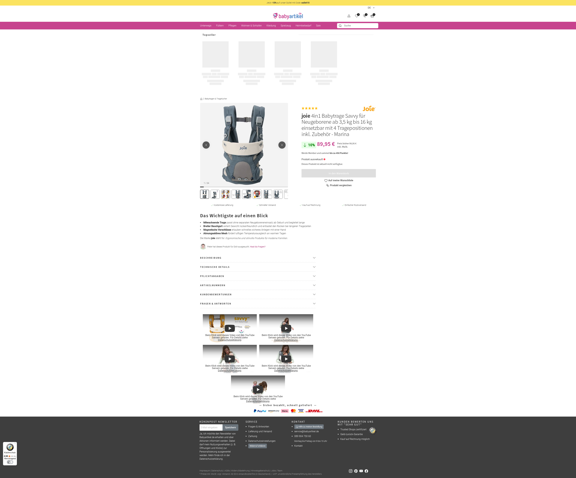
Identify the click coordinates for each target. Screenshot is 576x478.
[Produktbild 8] (278, 194)
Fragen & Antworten (258, 426)
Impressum (205, 470)
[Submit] (340, 25)
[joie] (369, 108)
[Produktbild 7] (267, 194)
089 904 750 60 (302, 436)
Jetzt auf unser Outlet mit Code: (288, 3)
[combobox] (357, 25)
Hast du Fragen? (258, 246)
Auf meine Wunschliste (340, 180)
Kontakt (298, 445)
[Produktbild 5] (246, 194)
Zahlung (252, 436)
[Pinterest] (356, 470)
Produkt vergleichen (341, 185)
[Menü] (15, 444)
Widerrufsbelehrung (240, 470)
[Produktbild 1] (204, 194)
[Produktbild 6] (257, 194)
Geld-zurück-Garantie (351, 434)
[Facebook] (367, 470)
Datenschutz (217, 470)
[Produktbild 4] (236, 194)
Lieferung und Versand (260, 431)
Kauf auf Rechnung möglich (355, 439)
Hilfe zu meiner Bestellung (310, 426)
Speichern (230, 427)
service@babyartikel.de (306, 431)
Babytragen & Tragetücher (216, 99)
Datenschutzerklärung (229, 340)
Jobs (273, 470)
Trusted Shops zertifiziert (353, 429)
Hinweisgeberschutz (260, 470)
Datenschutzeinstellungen (262, 441)
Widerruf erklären (258, 446)
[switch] (10, 462)
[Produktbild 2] (215, 194)
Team (279, 470)
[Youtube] (362, 470)
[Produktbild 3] (225, 194)
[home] (288, 16)
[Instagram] (351, 470)
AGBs (227, 470)
